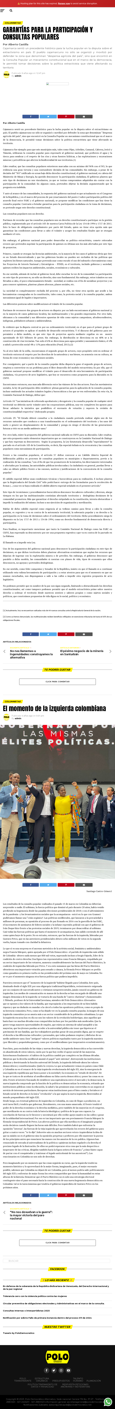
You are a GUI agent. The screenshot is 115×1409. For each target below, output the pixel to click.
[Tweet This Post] (48, 116)
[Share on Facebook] (30, 116)
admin (18, 76)
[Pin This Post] (66, 116)
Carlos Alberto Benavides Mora (22, 1385)
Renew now (64, 3)
